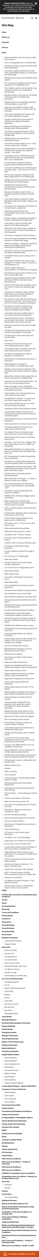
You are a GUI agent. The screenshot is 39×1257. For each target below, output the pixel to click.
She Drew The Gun (11, 1004)
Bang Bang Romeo (11, 1013)
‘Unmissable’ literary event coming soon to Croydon (20, 257)
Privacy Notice (7, 916)
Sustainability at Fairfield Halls (16, 976)
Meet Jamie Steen (11, 559)
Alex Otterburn (10, 1077)
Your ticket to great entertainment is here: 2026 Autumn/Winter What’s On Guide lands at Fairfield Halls (21, 73)
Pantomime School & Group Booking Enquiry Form (19, 1236)
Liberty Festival (8, 1108)
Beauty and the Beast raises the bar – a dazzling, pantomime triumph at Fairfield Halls (19, 194)
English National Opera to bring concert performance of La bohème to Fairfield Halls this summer (21, 854)
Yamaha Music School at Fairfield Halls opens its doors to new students (19, 887)
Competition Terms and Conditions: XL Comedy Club (17, 1213)
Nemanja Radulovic (9, 1020)
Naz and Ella (9, 1007)
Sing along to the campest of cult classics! (20, 841)
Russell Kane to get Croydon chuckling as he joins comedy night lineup (21, 274)
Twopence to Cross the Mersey (14, 1089)
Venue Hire (6, 947)
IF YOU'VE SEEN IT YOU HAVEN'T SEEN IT (17, 1118)
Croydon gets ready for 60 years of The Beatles (19, 688)
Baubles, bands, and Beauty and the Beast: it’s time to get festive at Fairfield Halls (20, 219)
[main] (19, 636)
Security (7, 1188)
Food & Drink (7, 1194)
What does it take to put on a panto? (18, 531)
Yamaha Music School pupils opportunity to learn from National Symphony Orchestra (20, 756)
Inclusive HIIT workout (10, 1127)
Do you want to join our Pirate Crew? (18, 844)
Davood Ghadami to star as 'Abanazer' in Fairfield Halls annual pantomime (19, 751)
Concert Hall (9, 953)
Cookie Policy (7, 1156)
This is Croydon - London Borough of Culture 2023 (21, 794)
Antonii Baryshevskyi (10, 1039)
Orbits (4, 1137)
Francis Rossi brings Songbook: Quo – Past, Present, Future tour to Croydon (20, 144)
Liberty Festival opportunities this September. (17, 683)
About (4, 903)
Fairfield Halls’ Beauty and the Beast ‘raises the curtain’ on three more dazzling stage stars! (20, 287)
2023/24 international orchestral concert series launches (19, 860)
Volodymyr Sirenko (9, 1032)
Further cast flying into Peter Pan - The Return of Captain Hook (19, 865)
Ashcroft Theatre (11, 950)
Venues (5, 47)
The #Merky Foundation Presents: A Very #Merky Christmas (19, 881)
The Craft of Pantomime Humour (16, 646)
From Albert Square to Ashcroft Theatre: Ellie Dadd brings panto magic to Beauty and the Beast (21, 201)
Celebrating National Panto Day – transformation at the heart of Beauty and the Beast (20, 213)
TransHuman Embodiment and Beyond (16, 1111)
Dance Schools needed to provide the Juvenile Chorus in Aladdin (18, 723)
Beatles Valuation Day (12, 765)
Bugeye (7, 994)
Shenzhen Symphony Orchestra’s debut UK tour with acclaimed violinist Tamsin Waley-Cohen (20, 620)
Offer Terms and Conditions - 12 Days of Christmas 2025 (17, 1241)
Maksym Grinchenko (10, 1036)
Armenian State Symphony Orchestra (16, 1023)
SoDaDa (7, 768)
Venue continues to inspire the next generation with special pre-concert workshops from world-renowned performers (17, 705)
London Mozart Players (13, 941)
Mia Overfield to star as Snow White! (18, 593)
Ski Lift (7, 985)
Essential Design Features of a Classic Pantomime (18, 634)
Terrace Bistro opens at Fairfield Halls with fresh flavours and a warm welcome (20, 350)
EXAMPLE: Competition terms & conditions (18, 1173)
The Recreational (11, 957)
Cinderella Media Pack (10, 1222)
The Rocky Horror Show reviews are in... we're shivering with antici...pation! (19, 345)
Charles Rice (9, 1067)
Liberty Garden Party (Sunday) (13, 1124)
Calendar (5, 42)
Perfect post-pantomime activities (17, 528)
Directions (8, 1185)
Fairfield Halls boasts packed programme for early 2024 (21, 629)
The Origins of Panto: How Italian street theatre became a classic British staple (19, 433)
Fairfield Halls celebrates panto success (19, 625)
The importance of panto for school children (20, 590)
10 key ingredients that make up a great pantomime (19, 586)
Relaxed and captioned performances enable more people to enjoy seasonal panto (21, 666)
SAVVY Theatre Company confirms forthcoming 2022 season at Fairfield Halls (20, 873)
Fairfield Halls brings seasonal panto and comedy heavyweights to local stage (19, 331)
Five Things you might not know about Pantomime (18, 658)
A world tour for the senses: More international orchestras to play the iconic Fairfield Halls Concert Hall (20, 740)
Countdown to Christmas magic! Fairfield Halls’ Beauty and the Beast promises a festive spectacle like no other (19, 294)
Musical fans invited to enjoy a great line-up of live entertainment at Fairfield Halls (20, 377)
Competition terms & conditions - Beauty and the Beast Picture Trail (19, 1177)
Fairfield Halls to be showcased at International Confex (17, 139)
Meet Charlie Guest (12, 574)
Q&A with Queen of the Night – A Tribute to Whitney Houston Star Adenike (20, 479)
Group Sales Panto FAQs (11, 1105)
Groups (5, 1146)
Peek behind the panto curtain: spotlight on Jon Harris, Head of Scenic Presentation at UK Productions (20, 230)
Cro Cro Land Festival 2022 (12, 979)
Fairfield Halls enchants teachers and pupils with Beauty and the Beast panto (21, 181)
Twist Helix (9, 1001)
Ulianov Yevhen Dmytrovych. (13, 1042)
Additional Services (9, 1200)
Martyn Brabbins (11, 1058)
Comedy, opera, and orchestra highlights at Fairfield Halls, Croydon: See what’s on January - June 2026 (20, 150)
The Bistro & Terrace (12, 969)
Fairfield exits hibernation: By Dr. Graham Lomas (20, 734)
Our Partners (7, 934)
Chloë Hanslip (7, 1029)
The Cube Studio (11, 960)
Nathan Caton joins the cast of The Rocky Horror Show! (20, 438)
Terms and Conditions (10, 912)
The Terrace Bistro (11, 1197)
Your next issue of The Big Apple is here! (19, 568)
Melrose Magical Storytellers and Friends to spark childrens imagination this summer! (20, 693)
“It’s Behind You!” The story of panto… (18, 535)
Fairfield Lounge (10, 972)
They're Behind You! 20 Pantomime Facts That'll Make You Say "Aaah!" (20, 394)
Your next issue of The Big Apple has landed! (18, 539)
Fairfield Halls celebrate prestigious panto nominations (20, 497)
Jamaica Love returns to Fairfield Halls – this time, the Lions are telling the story (21, 382)
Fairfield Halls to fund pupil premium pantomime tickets (18, 474)
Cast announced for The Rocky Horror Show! (21, 424)
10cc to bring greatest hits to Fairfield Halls (20, 63)
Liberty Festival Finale (10, 1114)
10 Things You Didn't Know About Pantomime (17, 547)
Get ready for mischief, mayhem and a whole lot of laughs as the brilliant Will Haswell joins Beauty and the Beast (18, 308)
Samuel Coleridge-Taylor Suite (16, 966)
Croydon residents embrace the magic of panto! (19, 552)
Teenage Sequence (12, 982)
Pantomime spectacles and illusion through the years (20, 326)
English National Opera (10, 1054)
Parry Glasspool (10, 1099)
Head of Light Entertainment (15, 988)
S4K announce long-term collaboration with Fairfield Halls (20, 761)
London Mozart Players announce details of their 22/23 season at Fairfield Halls (20, 848)
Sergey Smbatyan (8, 1026)
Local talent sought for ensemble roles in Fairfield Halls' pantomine (19, 729)
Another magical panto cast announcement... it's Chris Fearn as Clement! (21, 269)
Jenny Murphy (10, 1102)
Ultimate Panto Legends (13, 654)
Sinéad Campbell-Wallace (14, 1083)
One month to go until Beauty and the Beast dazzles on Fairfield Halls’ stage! (21, 239)
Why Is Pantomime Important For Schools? (20, 818)
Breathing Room (8, 1143)
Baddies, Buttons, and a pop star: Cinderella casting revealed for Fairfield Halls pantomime (21, 97)
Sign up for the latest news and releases (19, 716)
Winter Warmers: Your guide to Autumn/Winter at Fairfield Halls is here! (19, 365)
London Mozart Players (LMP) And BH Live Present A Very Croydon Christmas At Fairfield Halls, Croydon (20, 640)
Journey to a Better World (11, 1140)
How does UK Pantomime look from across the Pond (20, 805)
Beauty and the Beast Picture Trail (15, 1204)
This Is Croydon (10, 775)
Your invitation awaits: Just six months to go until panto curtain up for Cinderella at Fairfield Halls (21, 90)
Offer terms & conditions (11, 1159)
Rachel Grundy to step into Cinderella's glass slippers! (21, 79)
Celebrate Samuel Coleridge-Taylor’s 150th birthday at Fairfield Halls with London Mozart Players (20, 280)
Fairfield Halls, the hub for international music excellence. (19, 896)
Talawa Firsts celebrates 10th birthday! (19, 869)
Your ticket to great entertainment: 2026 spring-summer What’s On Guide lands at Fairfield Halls (20, 133)
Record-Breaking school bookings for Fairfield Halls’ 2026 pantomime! (18, 127)
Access (4, 900)
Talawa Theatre (10, 944)
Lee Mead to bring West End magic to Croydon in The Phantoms (18, 355)
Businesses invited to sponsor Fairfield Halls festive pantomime (21, 67)
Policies (5, 1191)
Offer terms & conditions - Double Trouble (18, 1246)
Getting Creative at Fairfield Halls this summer (18, 698)
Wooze (7, 998)
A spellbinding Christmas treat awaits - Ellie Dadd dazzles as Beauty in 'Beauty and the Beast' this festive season (20, 468)
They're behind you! (12, 829)
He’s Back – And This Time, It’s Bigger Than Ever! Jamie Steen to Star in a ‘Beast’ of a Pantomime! (20, 444)
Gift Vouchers (7, 1152)
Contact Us (6, 919)
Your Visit (5, 1181)
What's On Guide (11, 771)
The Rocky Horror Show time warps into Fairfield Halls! (19, 336)
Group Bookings (8, 925)
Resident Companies (10, 938)
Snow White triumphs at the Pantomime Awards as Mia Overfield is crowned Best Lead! (20, 486)
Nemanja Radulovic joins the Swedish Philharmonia (18, 784)
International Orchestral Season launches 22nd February (19, 789)
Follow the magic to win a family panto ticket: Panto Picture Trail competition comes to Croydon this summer (21, 388)
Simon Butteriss (10, 1080)
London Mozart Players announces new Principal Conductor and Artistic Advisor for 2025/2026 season (20, 414)
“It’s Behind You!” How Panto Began (17, 837)
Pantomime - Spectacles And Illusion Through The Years (18, 810)
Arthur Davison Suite (12, 963)
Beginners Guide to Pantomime (16, 662)
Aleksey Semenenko (9, 1045)
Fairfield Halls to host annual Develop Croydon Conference (18, 563)
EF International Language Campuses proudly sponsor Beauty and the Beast (18, 164)
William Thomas (10, 1073)
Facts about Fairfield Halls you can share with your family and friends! (19, 404)
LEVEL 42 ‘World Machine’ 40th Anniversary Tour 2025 (20, 509)
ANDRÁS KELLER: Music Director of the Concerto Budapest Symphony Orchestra (19, 712)
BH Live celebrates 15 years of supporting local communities (20, 457)
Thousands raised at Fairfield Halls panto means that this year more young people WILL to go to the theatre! (20, 157)
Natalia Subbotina (9, 1048)
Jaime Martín (7, 1017)
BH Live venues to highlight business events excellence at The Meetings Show (21, 84)
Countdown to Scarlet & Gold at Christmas (20, 235)
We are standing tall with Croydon (17, 719)
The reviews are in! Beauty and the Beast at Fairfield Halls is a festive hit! (21, 207)
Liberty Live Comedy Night (12, 1133)
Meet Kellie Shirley (11, 582)
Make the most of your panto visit (17, 801)
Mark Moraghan (10, 1092)
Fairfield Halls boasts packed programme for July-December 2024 (21, 606)
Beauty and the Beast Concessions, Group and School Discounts (18, 1208)
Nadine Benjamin (11, 1061)
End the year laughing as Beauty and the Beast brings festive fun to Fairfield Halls (19, 176)
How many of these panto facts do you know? (19, 578)
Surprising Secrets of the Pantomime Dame (20, 408)
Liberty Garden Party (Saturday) (14, 1121)
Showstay (6, 909)
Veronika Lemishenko (10, 1051)
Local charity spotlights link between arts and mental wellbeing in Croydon (19, 115)
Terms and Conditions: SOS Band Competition (14, 1218)
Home (4, 32)
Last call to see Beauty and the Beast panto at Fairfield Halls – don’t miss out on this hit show (20, 170)
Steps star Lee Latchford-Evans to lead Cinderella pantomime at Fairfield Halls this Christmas (20, 109)
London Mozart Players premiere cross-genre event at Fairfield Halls (19, 519)
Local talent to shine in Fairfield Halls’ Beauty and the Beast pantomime (18, 224)
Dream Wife (9, 991)
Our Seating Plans (9, 906)
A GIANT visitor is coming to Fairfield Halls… (21, 543)
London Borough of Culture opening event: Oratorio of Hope (20, 779)
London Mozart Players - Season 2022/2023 (19, 1086)
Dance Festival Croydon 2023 (15, 670)
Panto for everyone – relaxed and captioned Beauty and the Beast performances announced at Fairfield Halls (21, 245)
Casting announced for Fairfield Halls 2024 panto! (20, 601)
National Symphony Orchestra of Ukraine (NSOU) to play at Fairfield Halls (19, 674)
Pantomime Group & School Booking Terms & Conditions (19, 1231)
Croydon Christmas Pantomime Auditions (20, 610)
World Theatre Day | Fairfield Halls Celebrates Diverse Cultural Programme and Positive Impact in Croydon (21, 503)
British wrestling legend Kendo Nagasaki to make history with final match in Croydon (18, 1226)
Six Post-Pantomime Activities (15, 815)
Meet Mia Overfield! (12, 571)
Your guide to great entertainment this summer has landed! (18, 492)
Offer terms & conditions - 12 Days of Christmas (16, 1163)
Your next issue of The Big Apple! (17, 556)
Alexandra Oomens (12, 1070)
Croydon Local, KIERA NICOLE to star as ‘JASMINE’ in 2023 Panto (19, 746)
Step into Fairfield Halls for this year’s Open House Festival (20, 58)
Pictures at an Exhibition (13, 877)
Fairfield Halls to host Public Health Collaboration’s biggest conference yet (18, 614)
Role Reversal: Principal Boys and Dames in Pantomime (20, 360)
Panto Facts (9, 340)
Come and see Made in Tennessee (17, 798)
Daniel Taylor (9, 1096)
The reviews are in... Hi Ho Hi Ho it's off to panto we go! (20, 524)
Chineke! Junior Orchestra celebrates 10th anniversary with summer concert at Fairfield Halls (21, 371)
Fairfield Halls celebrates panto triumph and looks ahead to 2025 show (21, 514)
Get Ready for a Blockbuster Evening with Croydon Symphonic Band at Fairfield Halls (20, 462)
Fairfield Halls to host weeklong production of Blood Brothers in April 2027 (20, 103)
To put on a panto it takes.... (15, 821)
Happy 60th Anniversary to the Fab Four (19, 679)
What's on (6, 37)
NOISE (4, 1130)
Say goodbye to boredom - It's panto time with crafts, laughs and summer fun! (20, 399)
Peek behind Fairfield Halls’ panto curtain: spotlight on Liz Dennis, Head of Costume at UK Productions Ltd (21, 263)
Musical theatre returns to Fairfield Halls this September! (21, 420)
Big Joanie (8, 1010)
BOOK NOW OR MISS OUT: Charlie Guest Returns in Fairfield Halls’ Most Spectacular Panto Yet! (20, 451)
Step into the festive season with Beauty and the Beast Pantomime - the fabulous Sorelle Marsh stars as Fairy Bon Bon (19, 320)
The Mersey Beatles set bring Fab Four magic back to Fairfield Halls (19, 428)
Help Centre (6, 922)
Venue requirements (10, 1149)
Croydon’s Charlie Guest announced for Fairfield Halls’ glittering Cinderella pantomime (19, 121)
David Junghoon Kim (12, 1064)
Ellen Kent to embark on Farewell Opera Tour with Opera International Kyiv (21, 252)
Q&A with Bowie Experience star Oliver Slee (20, 597)
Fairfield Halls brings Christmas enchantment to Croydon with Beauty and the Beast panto (20, 187)
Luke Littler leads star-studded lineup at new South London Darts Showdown (19, 314)
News (4, 52)
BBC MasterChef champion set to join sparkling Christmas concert (18, 650)
